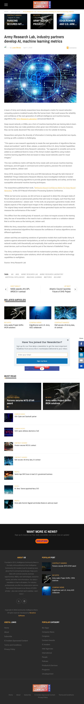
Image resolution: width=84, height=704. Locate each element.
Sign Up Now (42, 361)
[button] (42, 342)
